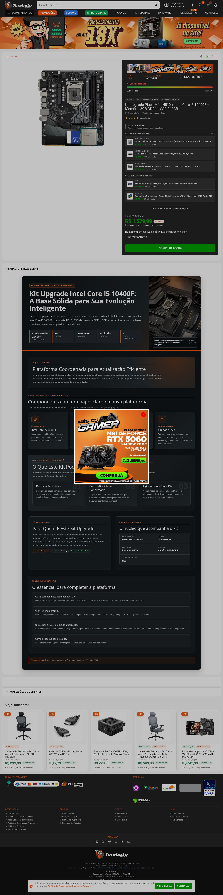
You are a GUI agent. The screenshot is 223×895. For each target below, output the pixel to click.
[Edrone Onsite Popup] (111, 447)
